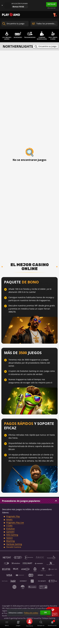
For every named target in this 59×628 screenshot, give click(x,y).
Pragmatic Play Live (15, 522)
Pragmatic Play (13, 516)
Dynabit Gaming (13, 547)
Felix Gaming (12, 534)
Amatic (9, 519)
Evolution (10, 528)
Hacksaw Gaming (14, 544)
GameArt (10, 531)
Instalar (51, 4)
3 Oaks (9, 525)
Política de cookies (31, 613)
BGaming (10, 541)
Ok (45, 612)
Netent (9, 538)
